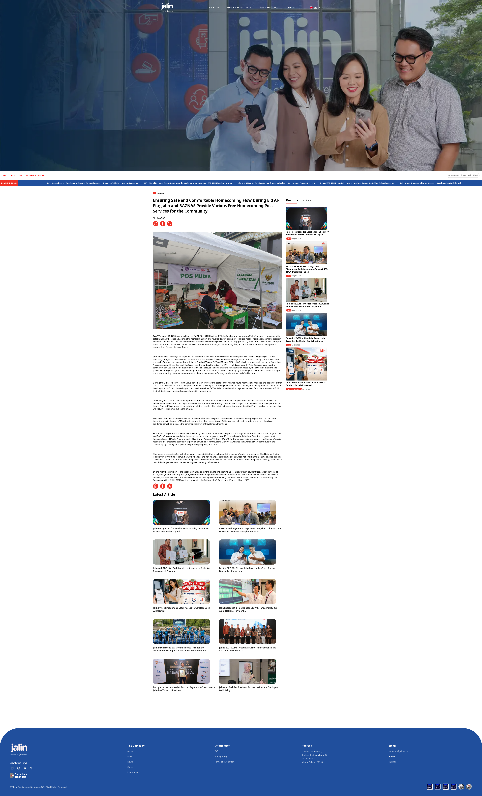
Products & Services (238, 7)
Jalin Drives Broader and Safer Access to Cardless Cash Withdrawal (306, 384)
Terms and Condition (224, 761)
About (212, 7)
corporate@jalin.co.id (398, 751)
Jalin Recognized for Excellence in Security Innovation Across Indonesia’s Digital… (307, 233)
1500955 (393, 762)
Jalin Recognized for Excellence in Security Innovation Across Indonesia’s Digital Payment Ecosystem (196, 183)
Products (131, 756)
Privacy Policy (221, 756)
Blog (13, 175)
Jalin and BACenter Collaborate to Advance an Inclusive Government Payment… (307, 305)
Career (288, 7)
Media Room (266, 7)
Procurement (133, 772)
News (5, 175)
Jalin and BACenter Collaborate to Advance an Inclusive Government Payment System (379, 183)
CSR (20, 175)
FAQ (216, 751)
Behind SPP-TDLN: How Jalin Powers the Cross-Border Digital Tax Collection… (305, 339)
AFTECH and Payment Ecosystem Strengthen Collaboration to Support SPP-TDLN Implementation (291, 183)
